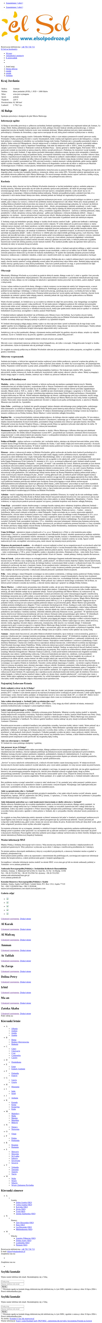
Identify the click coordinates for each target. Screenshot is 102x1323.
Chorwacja (15, 1051)
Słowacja (15, 1152)
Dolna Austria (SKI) (24, 1202)
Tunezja (14, 1172)
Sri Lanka (15, 1156)
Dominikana (16, 1062)
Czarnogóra (16, 1055)
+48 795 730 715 (28, 47)
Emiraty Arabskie (18, 1069)
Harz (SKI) (20, 1225)
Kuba (13, 1109)
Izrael (13, 1093)
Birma (13, 1040)
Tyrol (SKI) (20, 1211)
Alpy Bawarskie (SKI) (25, 1223)
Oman (13, 1134)
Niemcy (14, 1127)
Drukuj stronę (25, 919)
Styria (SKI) (21, 1209)
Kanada (14, 1102)
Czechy (14, 1058)
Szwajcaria (15, 1161)
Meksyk (14, 1122)
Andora (14, 1031)
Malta (13, 1116)
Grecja (14, 1080)
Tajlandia (15, 1167)
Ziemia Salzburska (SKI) (25, 1214)
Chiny (13, 1049)
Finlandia (15, 1073)
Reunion (14, 1145)
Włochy (14, 1183)
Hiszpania (15, 1087)
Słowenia (15, 1154)
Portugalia (15, 1140)
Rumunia (15, 1147)
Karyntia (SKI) (22, 1207)
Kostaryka (15, 1107)
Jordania (9, 75)
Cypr (13, 1053)
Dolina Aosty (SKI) (23, 1240)
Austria (14, 1035)
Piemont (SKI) (21, 1245)
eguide (8, 71)
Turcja (13, 1174)
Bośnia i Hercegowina (20, 1042)
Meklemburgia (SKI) (24, 1229)
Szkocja (14, 1158)
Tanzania (15, 1169)
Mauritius (15, 1120)
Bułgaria (14, 1044)
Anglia (14, 1033)
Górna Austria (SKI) (24, 1205)
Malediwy (15, 1114)
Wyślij (4, 1287)
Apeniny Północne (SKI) (26, 1238)
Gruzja (14, 1082)
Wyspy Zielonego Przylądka (22, 1185)
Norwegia (15, 1129)
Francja (14, 1076)
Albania (14, 1029)
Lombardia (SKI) (22, 1243)
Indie (13, 1091)
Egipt (13, 1067)
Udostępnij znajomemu (10, 919)
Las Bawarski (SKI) (24, 1227)
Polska (14, 1138)
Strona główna (11, 69)
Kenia (13, 1105)
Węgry (14, 1181)
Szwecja (14, 1163)
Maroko (14, 1118)
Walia (13, 1178)
